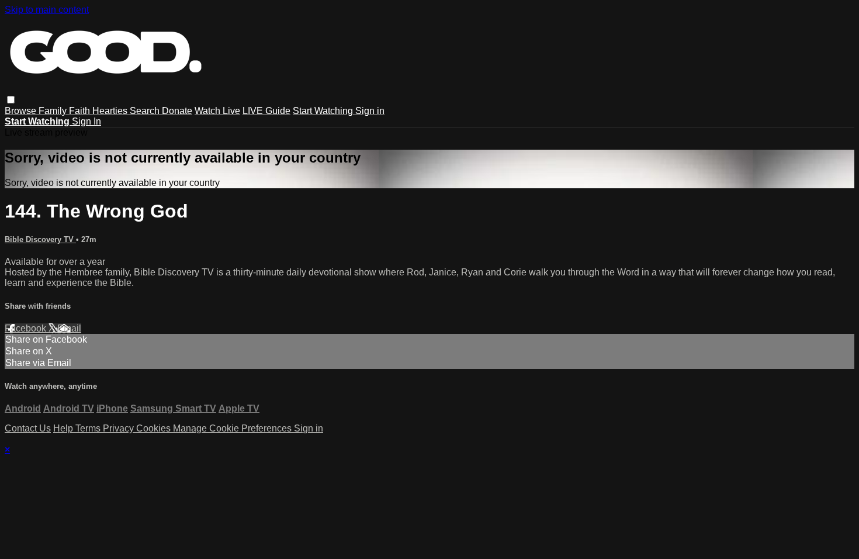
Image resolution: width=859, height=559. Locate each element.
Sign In (86, 121)
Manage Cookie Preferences (233, 428)
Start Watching (324, 111)
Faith (80, 111)
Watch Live (217, 111)
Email (69, 328)
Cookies (154, 428)
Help (64, 428)
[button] (11, 99)
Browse (22, 111)
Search (146, 111)
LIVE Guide (266, 111)
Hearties (111, 111)
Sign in (370, 111)
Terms (89, 428)
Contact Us (28, 428)
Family (54, 111)
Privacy (119, 428)
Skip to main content (47, 10)
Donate (177, 111)
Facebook (27, 328)
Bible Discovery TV (40, 239)
